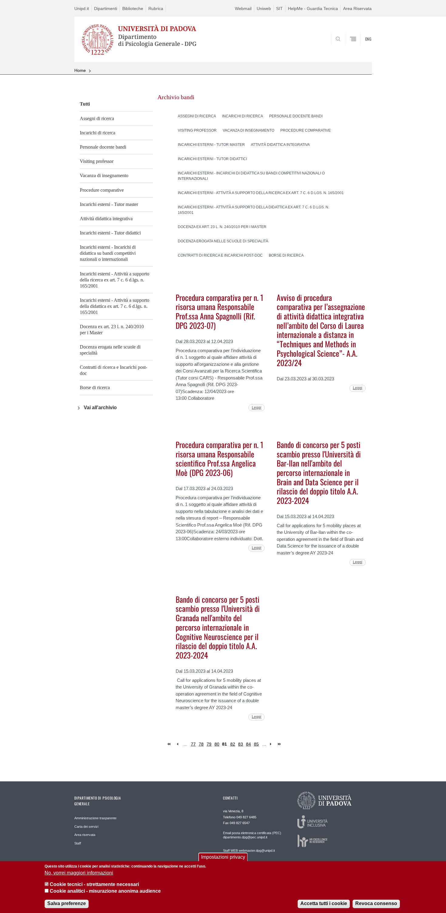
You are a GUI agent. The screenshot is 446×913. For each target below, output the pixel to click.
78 (201, 744)
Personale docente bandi (103, 147)
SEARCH (361, 47)
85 (256, 744)
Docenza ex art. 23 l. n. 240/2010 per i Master (112, 329)
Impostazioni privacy (223, 857)
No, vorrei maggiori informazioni (79, 872)
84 (248, 744)
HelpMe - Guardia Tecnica (313, 8)
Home (80, 70)
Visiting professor (96, 161)
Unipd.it (81, 8)
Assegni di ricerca (97, 118)
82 (232, 744)
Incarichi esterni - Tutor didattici (110, 232)
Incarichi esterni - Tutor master (109, 204)
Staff (77, 843)
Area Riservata (357, 8)
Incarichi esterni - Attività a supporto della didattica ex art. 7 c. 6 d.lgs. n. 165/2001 (114, 306)
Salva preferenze (66, 903)
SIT (279, 8)
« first (169, 744)
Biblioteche (132, 8)
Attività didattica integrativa (106, 218)
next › (272, 744)
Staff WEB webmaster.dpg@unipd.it (249, 850)
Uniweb (264, 8)
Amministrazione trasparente (95, 818)
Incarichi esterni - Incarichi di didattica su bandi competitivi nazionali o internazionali (108, 253)
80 (217, 744)
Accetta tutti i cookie (323, 903)
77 (193, 744)
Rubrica (155, 8)
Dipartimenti (105, 8)
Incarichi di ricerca (97, 132)
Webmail (243, 8)
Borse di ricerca (95, 387)
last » (280, 744)
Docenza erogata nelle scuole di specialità (110, 349)
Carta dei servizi (86, 826)
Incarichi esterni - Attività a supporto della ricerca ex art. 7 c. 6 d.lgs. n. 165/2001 (114, 279)
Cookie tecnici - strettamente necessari (94, 884)
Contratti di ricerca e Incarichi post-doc (113, 370)
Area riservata (84, 835)
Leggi (256, 408)
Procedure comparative (102, 190)
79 (209, 744)
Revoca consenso (376, 903)
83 (240, 744)
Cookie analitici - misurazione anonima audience (105, 891)
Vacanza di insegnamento (104, 175)
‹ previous (177, 744)
